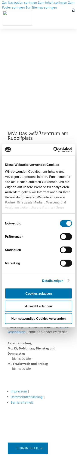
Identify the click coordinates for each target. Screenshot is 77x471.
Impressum (19, 391)
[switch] (66, 236)
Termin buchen (29, 448)
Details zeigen (52, 280)
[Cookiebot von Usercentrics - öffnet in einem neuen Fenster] (54, 149)
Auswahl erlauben (38, 306)
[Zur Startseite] (21, 19)
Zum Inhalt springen (52, 2)
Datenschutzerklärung (27, 397)
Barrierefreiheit (22, 402)
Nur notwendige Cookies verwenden (38, 318)
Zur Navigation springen (19, 2)
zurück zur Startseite (28, 78)
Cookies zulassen (38, 293)
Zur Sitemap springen (41, 7)
